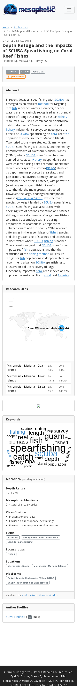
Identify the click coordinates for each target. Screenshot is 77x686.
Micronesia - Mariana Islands (49, 566)
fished (54, 232)
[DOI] (66, 74)
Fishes (11, 554)
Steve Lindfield (15, 617)
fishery (62, 117)
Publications (21, 27)
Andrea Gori (29, 595)
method (43, 104)
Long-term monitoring (20, 541)
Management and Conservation (41, 537)
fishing (48, 241)
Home (5, 27)
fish (14, 108)
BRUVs (50, 168)
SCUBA (59, 99)
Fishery (37, 159)
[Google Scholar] (70, 74)
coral (54, 134)
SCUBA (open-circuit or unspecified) (28, 582)
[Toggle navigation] (69, 9)
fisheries (63, 275)
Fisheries (13, 537)
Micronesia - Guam (18, 566)
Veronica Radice (48, 595)
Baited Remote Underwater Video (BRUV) (31, 578)
